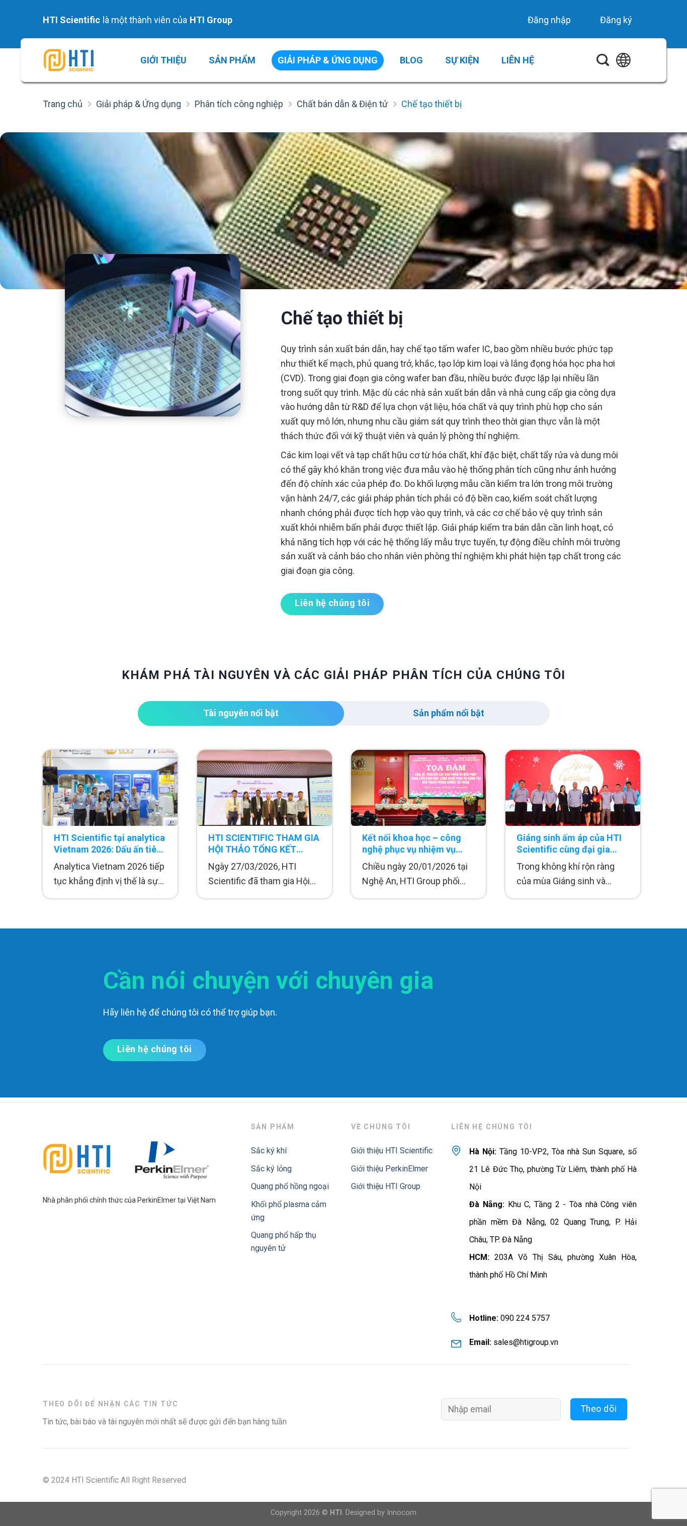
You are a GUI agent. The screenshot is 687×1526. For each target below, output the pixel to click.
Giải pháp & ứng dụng (328, 60)
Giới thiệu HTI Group (385, 1186)
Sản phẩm (232, 60)
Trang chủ (62, 104)
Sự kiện (462, 60)
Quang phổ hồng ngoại (290, 1186)
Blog (411, 60)
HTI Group (211, 20)
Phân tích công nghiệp (239, 104)
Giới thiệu (163, 60)
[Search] (602, 60)
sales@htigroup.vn (525, 1342)
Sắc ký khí (269, 1150)
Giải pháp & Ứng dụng (138, 104)
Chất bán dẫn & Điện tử (342, 104)
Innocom (401, 1512)
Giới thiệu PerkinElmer (389, 1168)
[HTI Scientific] (68, 60)
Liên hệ (517, 60)
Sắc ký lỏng (271, 1168)
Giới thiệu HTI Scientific (392, 1150)
